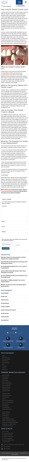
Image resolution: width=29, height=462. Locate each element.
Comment (4, 206)
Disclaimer (6, 459)
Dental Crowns (5, 299)
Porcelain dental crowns (7, 74)
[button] (25, 2)
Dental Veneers (5, 313)
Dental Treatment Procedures (8, 310)
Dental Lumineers (5, 306)
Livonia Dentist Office (6, 191)
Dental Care (4, 296)
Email (3, 226)
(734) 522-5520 (21, 5)
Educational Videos (21, 341)
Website (4, 231)
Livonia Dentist (5, 316)
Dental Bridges (5, 293)
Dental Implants (5, 303)
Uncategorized (4, 320)
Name (3, 221)
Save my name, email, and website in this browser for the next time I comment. (14, 240)
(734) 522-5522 (6, 448)
